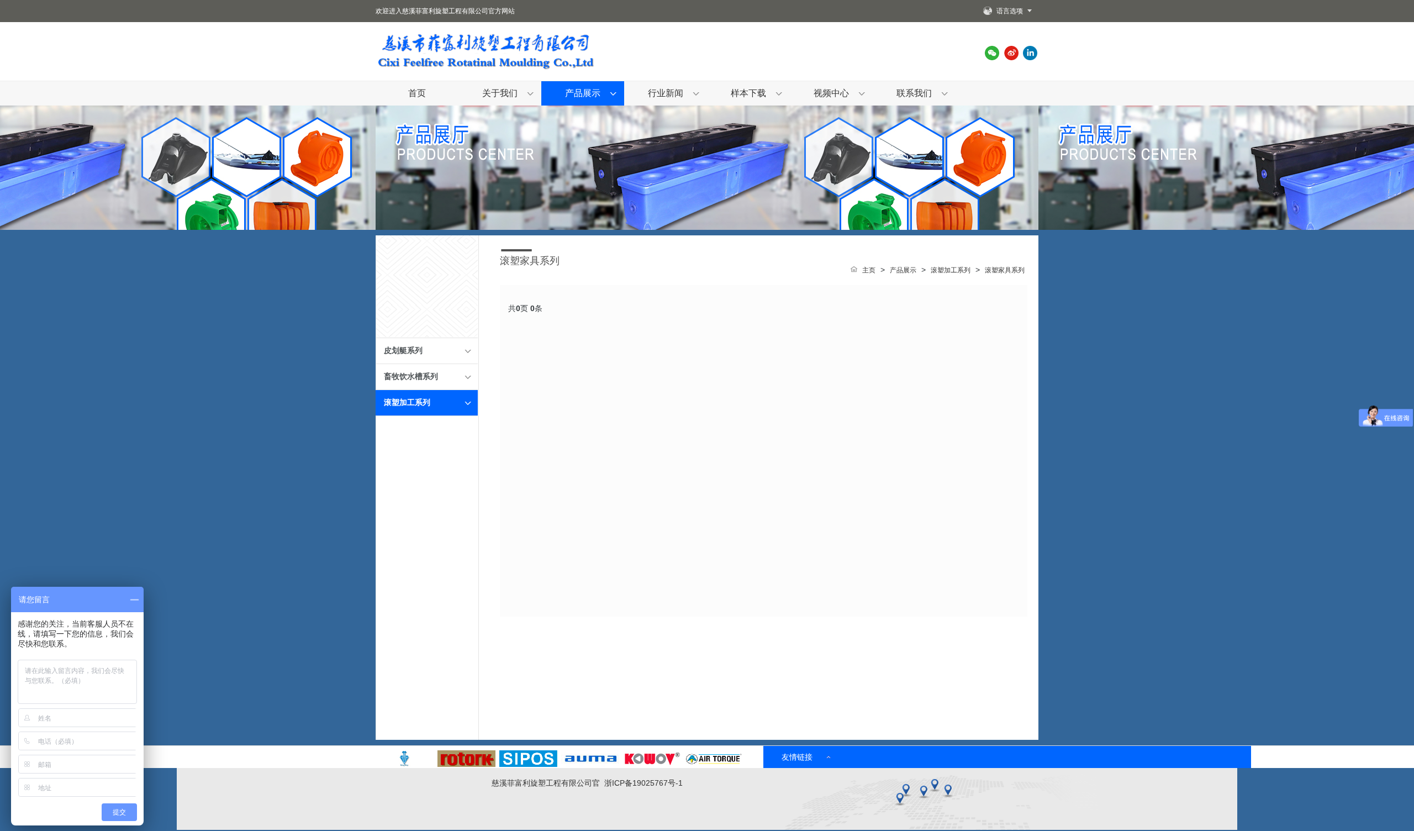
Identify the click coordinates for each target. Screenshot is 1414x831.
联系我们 (914, 93)
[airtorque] (714, 764)
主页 (868, 270)
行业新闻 (665, 93)
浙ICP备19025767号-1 (643, 783)
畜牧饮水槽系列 (411, 376)
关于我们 (500, 93)
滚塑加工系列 (407, 402)
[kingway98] (405, 764)
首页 (417, 93)
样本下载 (748, 93)
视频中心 (831, 93)
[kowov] (652, 764)
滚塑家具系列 (1005, 270)
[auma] (590, 764)
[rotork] (466, 764)
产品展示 (582, 93)
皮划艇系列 (403, 350)
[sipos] (528, 764)
